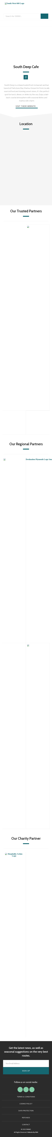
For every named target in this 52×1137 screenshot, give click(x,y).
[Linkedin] (26, 1089)
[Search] (44, 16)
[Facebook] (20, 1089)
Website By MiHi (32, 1132)
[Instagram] (31, 1089)
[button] (26, 23)
